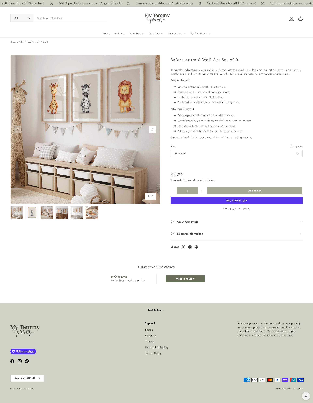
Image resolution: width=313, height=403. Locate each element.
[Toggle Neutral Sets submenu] (184, 33)
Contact (149, 341)
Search (149, 330)
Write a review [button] (185, 279)
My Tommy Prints (27, 388)
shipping (186, 180)
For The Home (198, 33)
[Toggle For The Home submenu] (209, 33)
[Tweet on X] (183, 247)
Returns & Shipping (156, 347)
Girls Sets (154, 33)
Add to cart (254, 190)
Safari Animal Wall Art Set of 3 (34, 42)
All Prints (119, 33)
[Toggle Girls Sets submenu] (162, 33)
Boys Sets (135, 33)
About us (150, 335)
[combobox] (59, 18)
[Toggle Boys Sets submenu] (143, 33)
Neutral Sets (175, 33)
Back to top (155, 310)
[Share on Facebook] (190, 247)
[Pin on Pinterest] (196, 247)
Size (173, 146)
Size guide (296, 146)
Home (106, 33)
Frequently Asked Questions (289, 388)
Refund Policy (153, 353)
